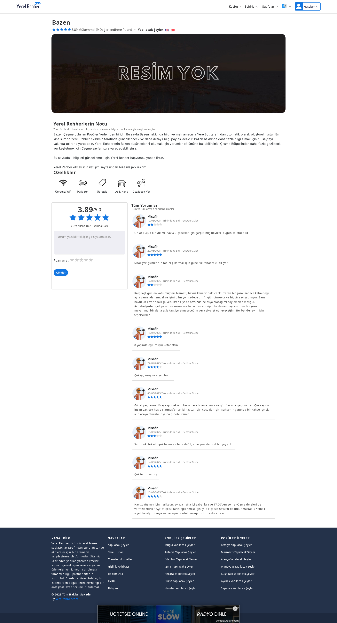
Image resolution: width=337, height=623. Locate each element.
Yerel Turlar (115, 552)
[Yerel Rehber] (28, 5)
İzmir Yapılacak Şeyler (179, 566)
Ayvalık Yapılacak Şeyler (236, 581)
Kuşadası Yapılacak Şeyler (238, 574)
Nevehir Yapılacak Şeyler (181, 588)
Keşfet (233, 6)
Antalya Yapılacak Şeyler (180, 552)
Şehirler (250, 6)
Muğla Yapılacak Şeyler (180, 545)
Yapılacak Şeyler (150, 30)
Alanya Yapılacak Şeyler (236, 559)
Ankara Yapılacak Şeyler (180, 574)
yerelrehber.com (67, 599)
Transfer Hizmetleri (120, 559)
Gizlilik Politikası (118, 566)
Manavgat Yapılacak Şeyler (238, 566)
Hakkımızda (115, 574)
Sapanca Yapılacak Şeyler (237, 588)
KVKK (111, 581)
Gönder (61, 272)
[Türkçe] (173, 30)
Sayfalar (268, 6)
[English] (166, 30)
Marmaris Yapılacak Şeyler (238, 552)
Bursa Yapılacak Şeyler (179, 581)
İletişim (113, 588)
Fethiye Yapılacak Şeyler (236, 545)
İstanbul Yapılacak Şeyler (181, 559)
